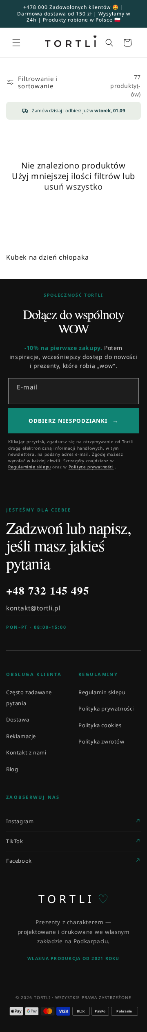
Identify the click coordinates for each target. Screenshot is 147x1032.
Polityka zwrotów (101, 741)
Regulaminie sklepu (29, 467)
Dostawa (17, 719)
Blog (12, 769)
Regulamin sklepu (102, 692)
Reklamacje (21, 736)
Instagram (19, 821)
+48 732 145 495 (47, 590)
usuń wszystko (73, 186)
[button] (16, 43)
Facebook (19, 860)
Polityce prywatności (91, 467)
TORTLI (73, 899)
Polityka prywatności (106, 708)
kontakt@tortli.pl (33, 607)
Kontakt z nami (26, 752)
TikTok (14, 841)
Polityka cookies (100, 725)
